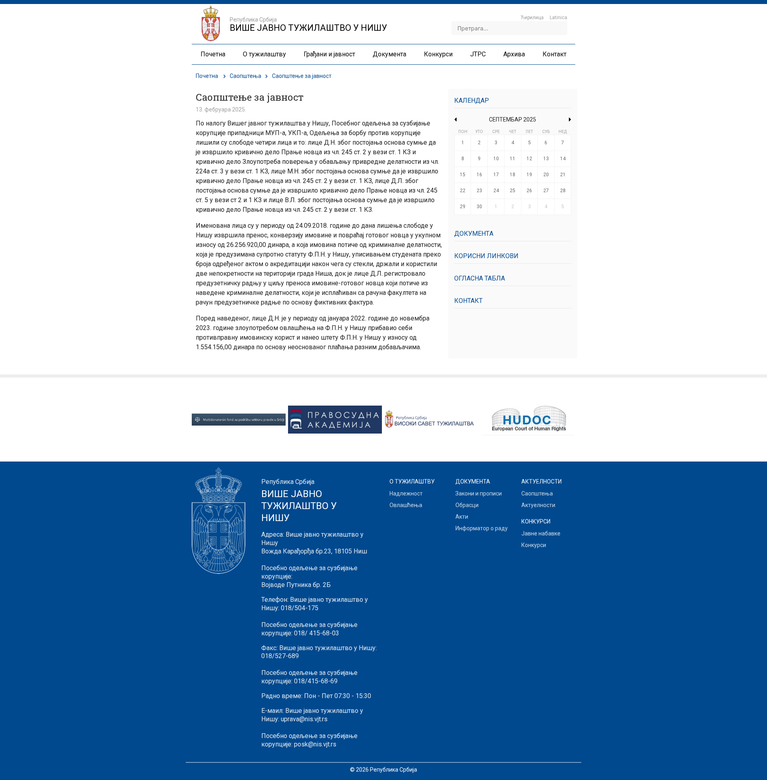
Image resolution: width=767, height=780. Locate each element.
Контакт (468, 300)
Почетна (207, 76)
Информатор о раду (481, 528)
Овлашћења (405, 505)
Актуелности (538, 505)
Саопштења (245, 76)
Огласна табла (479, 278)
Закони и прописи (478, 493)
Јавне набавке (540, 533)
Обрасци (467, 505)
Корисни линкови (486, 256)
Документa (473, 233)
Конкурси (533, 545)
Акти (461, 516)
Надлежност (406, 493)
